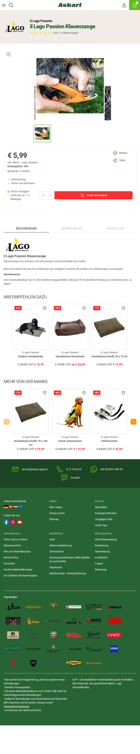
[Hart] (114, 635)
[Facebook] (6, 522)
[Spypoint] (94, 663)
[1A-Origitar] (13, 621)
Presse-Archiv (57, 513)
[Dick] (94, 621)
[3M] (114, 621)
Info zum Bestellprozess (17, 551)
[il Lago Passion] (15, 27)
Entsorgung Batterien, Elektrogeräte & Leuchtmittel (69, 559)
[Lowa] (13, 649)
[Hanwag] (13, 663)
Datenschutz (56, 551)
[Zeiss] (114, 649)
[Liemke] (94, 607)
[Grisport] (73, 663)
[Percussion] (13, 635)
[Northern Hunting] (33, 663)
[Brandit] (94, 635)
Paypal (99, 563)
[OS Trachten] (53, 635)
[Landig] (33, 635)
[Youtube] (19, 522)
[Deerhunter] (53, 621)
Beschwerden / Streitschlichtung (67, 573)
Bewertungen (72, 228)
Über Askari (55, 507)
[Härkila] (33, 607)
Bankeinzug (101, 545)
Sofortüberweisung (106, 539)
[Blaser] (53, 663)
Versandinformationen (16, 706)
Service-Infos (11, 557)
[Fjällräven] (73, 635)
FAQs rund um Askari (15, 539)
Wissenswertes (12, 545)
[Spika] (33, 621)
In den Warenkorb (97, 195)
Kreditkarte (101, 557)
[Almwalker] (53, 607)
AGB (52, 539)
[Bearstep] (114, 607)
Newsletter (101, 507)
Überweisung (102, 551)
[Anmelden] (124, 5)
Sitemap (54, 519)
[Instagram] (12, 522)
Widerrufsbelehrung (60, 545)
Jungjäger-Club (103, 519)
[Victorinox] (53, 649)
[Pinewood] (94, 649)
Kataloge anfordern (106, 513)
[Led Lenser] (73, 649)
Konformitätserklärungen (18, 569)
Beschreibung (26, 228)
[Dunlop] (33, 649)
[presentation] (30, 133)
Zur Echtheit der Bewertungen (20, 575)
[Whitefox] (73, 621)
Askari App (101, 525)
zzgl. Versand (29, 162)
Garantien (9, 563)
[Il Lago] (13, 607)
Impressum (55, 567)
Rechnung (100, 569)
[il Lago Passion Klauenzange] (42, 133)
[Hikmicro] (73, 607)
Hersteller (115, 228)
